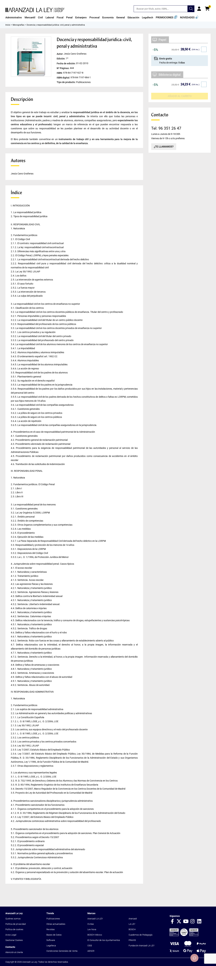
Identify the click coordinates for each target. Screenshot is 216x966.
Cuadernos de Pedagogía (140, 935)
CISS (89, 945)
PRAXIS (132, 940)
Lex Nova (91, 929)
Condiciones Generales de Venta (61, 951)
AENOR (90, 951)
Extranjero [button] (81, 17)
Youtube (185, 921)
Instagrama (192, 921)
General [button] (120, 17)
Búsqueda (191, 8)
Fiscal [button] (60, 17)
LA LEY (132, 924)
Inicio (7, 25)
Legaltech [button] (147, 17)
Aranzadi (133, 918)
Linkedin (199, 921)
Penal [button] (69, 17)
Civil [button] (40, 17)
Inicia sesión (199, 8)
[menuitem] (13, 17)
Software (50, 940)
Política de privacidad (15, 924)
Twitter (179, 921)
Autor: (60, 54)
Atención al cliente (14, 952)
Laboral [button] (50, 17)
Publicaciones (53, 918)
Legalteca (51, 945)
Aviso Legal (10, 935)
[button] (166, 17)
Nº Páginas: (63, 68)
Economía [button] (108, 17)
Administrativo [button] (13, 17)
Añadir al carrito (180, 96)
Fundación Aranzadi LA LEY (142, 945)
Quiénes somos (13, 918)
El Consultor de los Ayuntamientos (103, 940)
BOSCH (132, 929)
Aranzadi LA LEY (95, 918)
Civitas (90, 924)
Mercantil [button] (30, 17)
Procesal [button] (94, 17)
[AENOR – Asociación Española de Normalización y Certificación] (184, 935)
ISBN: (60, 72)
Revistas (50, 929)
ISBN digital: (64, 77)
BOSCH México (94, 935)
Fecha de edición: (66, 63)
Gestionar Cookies (14, 940)
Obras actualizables (55, 924)
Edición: (61, 58)
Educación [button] (133, 17)
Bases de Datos (54, 935)
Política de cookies (14, 929)
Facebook (172, 921)
